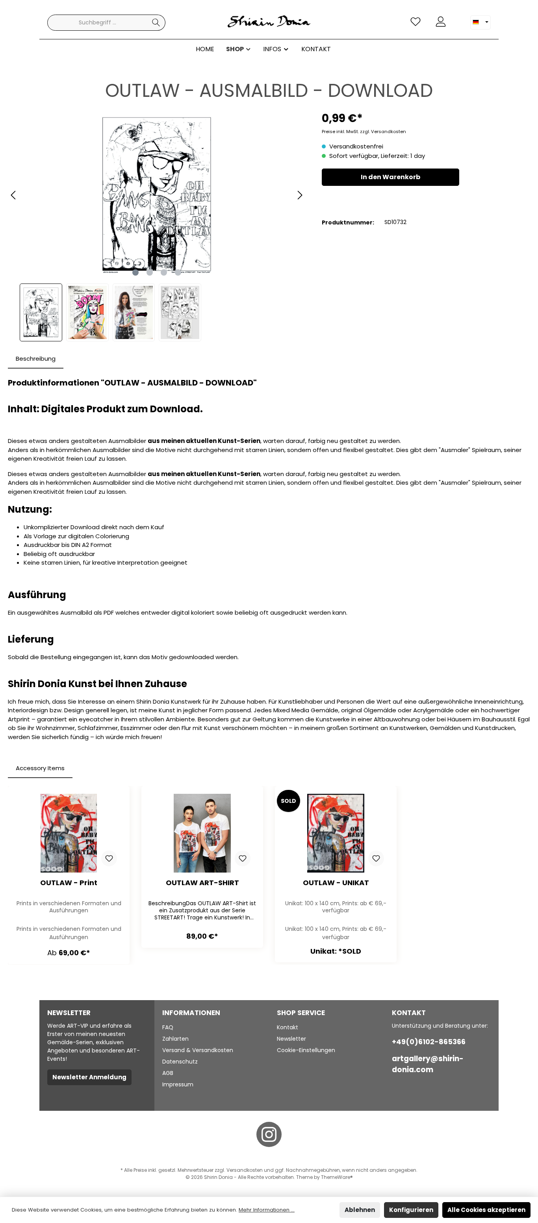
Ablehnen (360, 1210)
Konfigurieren (411, 1210)
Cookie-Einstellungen (306, 1050)
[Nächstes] (300, 195)
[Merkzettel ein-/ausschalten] (109, 858)
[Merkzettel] (415, 22)
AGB (167, 1073)
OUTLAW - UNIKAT (336, 883)
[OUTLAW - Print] (68, 833)
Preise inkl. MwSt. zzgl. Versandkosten (364, 131)
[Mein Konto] (440, 22)
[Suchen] (156, 23)
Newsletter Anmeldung (89, 1077)
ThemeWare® (337, 1177)
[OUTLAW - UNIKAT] (335, 833)
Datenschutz (180, 1061)
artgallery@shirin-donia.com (428, 1064)
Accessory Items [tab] (40, 768)
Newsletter (291, 1039)
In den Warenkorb (390, 177)
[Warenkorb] (458, 18)
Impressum (177, 1084)
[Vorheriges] (14, 195)
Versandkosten (244, 1170)
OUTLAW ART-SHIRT (202, 883)
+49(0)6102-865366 (429, 1042)
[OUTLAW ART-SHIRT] (202, 833)
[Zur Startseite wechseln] (269, 22)
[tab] (35, 359)
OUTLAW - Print (68, 883)
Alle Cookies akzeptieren (486, 1210)
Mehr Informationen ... (267, 1210)
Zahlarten (175, 1039)
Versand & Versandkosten (197, 1050)
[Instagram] (269, 1134)
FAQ (167, 1027)
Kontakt (287, 1027)
